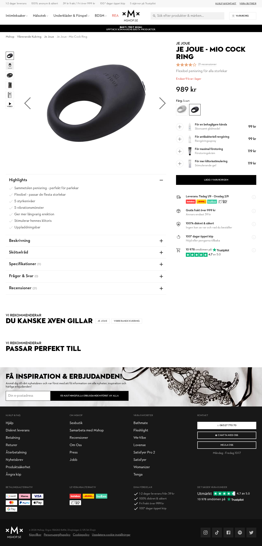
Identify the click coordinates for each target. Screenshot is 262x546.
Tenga (137, 474)
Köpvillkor (35, 534)
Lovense (139, 445)
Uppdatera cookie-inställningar (111, 534)
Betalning (13, 438)
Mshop (10, 36)
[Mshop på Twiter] (251, 532)
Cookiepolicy (81, 534)
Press (74, 452)
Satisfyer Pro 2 (144, 452)
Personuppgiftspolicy (57, 534)
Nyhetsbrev (14, 460)
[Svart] (195, 109)
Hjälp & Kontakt (225, 3)
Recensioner (79, 438)
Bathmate (140, 423)
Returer (11, 445)
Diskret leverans (17, 430)
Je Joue (49, 36)
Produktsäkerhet (18, 467)
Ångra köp (13, 474)
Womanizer (141, 467)
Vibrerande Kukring (29, 36)
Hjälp (10, 423)
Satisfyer (139, 460)
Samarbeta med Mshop (87, 430)
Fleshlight (140, 430)
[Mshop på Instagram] (205, 532)
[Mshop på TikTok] (217, 532)
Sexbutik (76, 423)
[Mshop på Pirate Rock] (240, 532)
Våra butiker (247, 3)
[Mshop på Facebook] (228, 532)
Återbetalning (16, 452)
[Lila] (181, 109)
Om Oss (76, 445)
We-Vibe (139, 438)
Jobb (73, 460)
